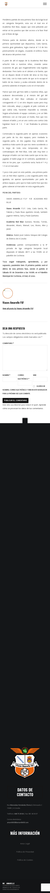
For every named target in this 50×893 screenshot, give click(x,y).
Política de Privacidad (25, 852)
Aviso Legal (25, 843)
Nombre (6, 375)
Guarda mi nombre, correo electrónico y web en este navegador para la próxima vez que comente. (25, 390)
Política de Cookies (25, 860)
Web (34, 375)
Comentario (8, 343)
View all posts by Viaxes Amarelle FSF (18, 308)
